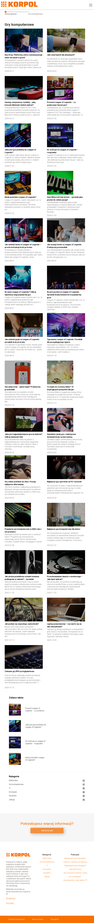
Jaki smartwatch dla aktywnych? (61, 55)
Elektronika (13, 780)
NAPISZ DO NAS (47, 830)
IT (10, 788)
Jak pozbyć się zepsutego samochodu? (22, 624)
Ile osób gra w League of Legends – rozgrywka (35, 742)
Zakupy (12, 800)
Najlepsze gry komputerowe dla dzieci (63, 529)
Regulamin (55, 919)
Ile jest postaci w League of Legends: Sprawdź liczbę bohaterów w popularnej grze (64, 295)
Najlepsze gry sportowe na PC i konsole (64, 482)
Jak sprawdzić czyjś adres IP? (75, 880)
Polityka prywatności (16, 919)
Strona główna (11, 14)
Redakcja (10, 898)
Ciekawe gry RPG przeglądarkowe (19, 671)
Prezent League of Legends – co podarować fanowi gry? (35, 709)
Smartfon (13, 796)
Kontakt (10, 903)
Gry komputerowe (16, 784)
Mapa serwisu (37, 919)
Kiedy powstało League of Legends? (20, 197)
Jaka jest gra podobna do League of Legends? (35, 726)
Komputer (13, 792)
